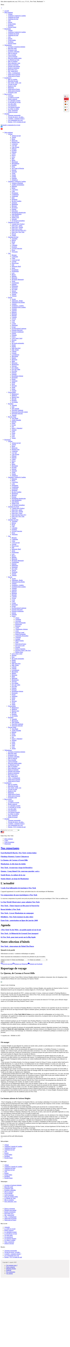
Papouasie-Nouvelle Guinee (20, 412)
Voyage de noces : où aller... (16, 117)
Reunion (14, 400)
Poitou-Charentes (20, 649)
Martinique (15, 204)
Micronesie (15, 720)
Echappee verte (12, 50)
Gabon (14, 153)
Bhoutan (14, 255)
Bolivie (14, 240)
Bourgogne (18, 624)
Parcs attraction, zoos (14, 63)
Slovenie (14, 385)
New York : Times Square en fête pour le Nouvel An (20, 906)
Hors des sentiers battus (15, 58)
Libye (13, 157)
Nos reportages (10, 848)
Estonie (14, 333)
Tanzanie (14, 171)
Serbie (13, 382)
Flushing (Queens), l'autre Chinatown (15, 856)
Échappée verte (12, 92)
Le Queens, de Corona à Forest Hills (14, 860)
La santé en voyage (13, 97)
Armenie (14, 309)
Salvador (14, 219)
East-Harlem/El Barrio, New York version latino (19, 853)
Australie (14, 405)
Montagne (11, 87)
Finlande (14, 335)
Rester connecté (12, 99)
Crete (13, 322)
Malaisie (14, 276)
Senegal (14, 170)
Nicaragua (15, 207)
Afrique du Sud (16, 135)
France (14, 336)
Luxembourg (15, 354)
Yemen (14, 438)
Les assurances (12, 105)
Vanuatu (14, 415)
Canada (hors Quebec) (18, 224)
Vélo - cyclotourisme (14, 73)
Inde (13, 265)
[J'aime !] (2, 127)
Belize (13, 188)
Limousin (18, 637)
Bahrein (14, 421)
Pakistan (14, 284)
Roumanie (15, 377)
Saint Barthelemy (17, 214)
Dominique (15, 193)
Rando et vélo (12, 86)
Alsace (17, 618)
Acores (14, 299)
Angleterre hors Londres (19, 307)
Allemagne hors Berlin (18, 302)
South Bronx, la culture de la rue (13, 875)
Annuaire (10, 96)
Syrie (13, 436)
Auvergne (18, 621)
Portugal (14, 374)
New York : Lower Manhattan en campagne (17, 913)
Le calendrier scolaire (14, 100)
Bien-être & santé (13, 81)
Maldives (14, 395)
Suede (13, 387)
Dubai (13, 423)
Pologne (14, 372)
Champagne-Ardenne (21, 629)
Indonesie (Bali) (16, 266)
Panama (14, 209)
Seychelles (15, 402)
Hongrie (14, 340)
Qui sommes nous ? (12, 1265)
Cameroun (15, 144)
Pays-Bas (14, 371)
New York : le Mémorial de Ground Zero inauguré (19, 933)
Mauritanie (15, 162)
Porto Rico (15, 211)
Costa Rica (15, 189)
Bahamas (14, 186)
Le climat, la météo (13, 109)
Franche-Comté (19, 632)
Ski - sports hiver (13, 71)
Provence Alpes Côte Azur (23, 650)
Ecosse (14, 327)
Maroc (13, 160)
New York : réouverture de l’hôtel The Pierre (17, 946)
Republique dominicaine (19, 212)
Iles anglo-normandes (18, 343)
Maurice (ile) (15, 397)
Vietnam (14, 296)
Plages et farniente (13, 64)
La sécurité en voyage (14, 102)
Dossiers (6, 113)
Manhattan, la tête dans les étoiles (13, 864)
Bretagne (18, 626)
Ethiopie (14, 152)
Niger (13, 167)
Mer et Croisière (12, 79)
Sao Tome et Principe (18, 168)
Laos (13, 273)
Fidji (13, 407)
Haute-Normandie (20, 634)
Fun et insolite (12, 55)
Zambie (14, 176)
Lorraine (17, 639)
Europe (10, 22)
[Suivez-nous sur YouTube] (2, 129)
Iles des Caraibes (16, 201)
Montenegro (15, 364)
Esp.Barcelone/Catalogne (19, 328)
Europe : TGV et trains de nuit (17, 122)
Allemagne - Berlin (17, 301)
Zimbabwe (15, 180)
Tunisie (14, 175)
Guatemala (15, 196)
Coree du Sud (16, 260)
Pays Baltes (15, 368)
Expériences (7, 78)
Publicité (8, 1270)
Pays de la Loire (20, 645)
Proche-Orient (12, 27)
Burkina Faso (15, 142)
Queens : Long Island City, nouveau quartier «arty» (20, 871)
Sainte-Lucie (15, 217)
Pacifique (10, 25)
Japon (13, 268)
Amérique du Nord (13, 17)
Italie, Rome (15, 350)
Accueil (6, 11)
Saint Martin (15, 216)
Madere (14, 358)
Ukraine (14, 390)
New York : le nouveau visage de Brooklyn (16, 868)
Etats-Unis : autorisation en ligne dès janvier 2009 (19, 920)
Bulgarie (14, 315)
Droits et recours (13, 112)
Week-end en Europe (14, 74)
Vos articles (9, 1273)
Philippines (15, 286)
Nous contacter (10, 1267)
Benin (13, 139)
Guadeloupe (15, 194)
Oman (13, 433)
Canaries (14, 317)
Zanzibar (14, 178)
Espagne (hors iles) (17, 330)
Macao (14, 274)
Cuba (13, 191)
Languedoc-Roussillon (21, 636)
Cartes (6, 840)
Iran (13, 426)
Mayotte (14, 399)
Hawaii (14, 234)
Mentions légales (11, 1268)
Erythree (14, 150)
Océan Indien (12, 24)
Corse (13, 320)
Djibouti (14, 149)
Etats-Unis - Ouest (17, 229)
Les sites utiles (12, 104)
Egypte (14, 425)
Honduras (14, 199)
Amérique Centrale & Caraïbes (17, 15)
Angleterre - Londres (18, 305)
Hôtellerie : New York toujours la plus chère (17, 917)
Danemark (15, 325)
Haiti (13, 198)
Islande (14, 346)
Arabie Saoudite (16, 420)
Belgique (14, 314)
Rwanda (14, 467)
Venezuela (15, 251)
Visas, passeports (13, 110)
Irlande (14, 345)
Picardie (17, 647)
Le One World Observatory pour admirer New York (20, 902)
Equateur (14, 247)
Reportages (7, 29)
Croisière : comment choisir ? (16, 118)
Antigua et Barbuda (17, 183)
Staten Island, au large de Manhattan (15, 879)
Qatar (13, 435)
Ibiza (13, 341)
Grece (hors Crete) (17, 338)
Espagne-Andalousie (18, 332)
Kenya (13, 155)
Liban (13, 431)
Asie (9, 20)
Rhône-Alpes (19, 652)
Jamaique (14, 202)
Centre (17, 627)
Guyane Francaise (17, 248)
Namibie (14, 165)
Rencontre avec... (13, 69)
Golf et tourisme (12, 56)
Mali (13, 158)
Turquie (14, 294)
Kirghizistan (15, 271)
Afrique (10, 14)
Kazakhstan (15, 269)
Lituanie (14, 353)
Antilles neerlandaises (18, 184)
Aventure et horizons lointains (16, 46)
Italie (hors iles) (16, 348)
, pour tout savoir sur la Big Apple (18, 937)
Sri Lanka (14, 289)
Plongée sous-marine (14, 66)
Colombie (14, 245)
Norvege (14, 366)
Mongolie (14, 278)
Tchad (13, 173)
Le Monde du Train (13, 60)
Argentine (14, 238)
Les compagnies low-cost (15, 120)
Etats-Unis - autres (17, 225)
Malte (13, 361)
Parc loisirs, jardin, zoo (14, 82)
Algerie (14, 137)
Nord (16, 642)
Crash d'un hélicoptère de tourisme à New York (18, 888)
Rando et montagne (13, 68)
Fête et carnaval (12, 53)
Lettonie (14, 351)
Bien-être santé (12, 48)
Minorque (14, 363)
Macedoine (15, 356)
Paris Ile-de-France (20, 644)
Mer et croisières (13, 61)
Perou (13, 250)
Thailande (14, 292)
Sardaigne (14, 381)
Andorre (14, 304)
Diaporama (7, 843)
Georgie (14, 261)
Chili (13, 243)
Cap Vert (14, 145)
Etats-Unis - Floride (17, 227)
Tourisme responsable (14, 115)
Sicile (13, 384)
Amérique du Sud (13, 19)
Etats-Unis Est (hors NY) (19, 230)
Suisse (13, 389)
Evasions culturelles (13, 51)
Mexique (14, 206)
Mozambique (15, 163)
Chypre (14, 318)
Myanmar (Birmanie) (18, 279)
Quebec (14, 235)
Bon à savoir (8, 94)
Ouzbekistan (15, 283)
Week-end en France (14, 76)
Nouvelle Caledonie (17, 410)
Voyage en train (12, 84)
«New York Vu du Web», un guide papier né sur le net (21, 930)
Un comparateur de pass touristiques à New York (19, 895)
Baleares (14, 312)
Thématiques (8, 45)
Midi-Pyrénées (19, 640)
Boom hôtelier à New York (10, 909)
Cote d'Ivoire (15, 147)
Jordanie (14, 430)
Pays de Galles (16, 369)
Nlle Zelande (15, 408)
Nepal (13, 281)
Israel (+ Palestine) (17, 428)
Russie (13, 379)
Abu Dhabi (15, 418)
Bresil (13, 242)
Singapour (15, 287)
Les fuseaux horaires (14, 107)
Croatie (14, 323)
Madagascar (15, 394)
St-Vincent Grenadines (18, 220)
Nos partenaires (10, 1272)
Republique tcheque (17, 376)
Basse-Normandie (20, 622)
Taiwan (14, 291)
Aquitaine (18, 619)
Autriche (14, 310)
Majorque (14, 359)
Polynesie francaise (17, 413)
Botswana (14, 140)
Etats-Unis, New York (18, 232)
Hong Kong (15, 263)
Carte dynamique (9, 842)
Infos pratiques (8, 12)
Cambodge (15, 256)
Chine (13, 258)
